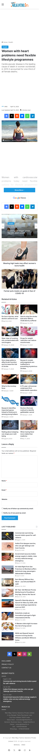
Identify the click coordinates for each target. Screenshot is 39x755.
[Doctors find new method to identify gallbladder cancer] (28, 401)
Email (4, 490)
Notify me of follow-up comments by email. (18, 508)
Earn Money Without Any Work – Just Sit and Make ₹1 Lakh (25, 581)
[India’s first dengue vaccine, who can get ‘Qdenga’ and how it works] (8, 546)
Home (5, 42)
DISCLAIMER (6, 661)
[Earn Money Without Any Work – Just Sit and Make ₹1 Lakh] (8, 582)
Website (4, 499)
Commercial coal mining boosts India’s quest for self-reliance (25, 535)
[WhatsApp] (27, 116)
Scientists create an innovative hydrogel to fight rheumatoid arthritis (25, 615)
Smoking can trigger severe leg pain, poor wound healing (19, 231)
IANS (5, 106)
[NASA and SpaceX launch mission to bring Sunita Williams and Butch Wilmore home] (8, 636)
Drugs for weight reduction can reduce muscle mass (28, 340)
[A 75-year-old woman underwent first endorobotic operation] (28, 379)
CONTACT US (6, 668)
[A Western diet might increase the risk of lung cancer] (8, 626)
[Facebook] (6, 116)
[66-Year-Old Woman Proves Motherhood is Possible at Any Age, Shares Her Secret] (8, 593)
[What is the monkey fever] (10, 379)
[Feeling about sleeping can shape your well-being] (10, 425)
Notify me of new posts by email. (14, 513)
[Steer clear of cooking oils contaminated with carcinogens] (10, 331)
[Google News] (19, 198)
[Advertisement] (19, 24)
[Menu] (3, 5)
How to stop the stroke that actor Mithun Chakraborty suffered (28, 318)
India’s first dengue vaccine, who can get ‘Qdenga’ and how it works (25, 545)
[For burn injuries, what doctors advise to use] (10, 309)
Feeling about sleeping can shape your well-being (10, 434)
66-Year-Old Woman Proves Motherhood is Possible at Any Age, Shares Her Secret (25, 592)
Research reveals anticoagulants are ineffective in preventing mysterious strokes (28, 364)
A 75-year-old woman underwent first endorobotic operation (28, 388)
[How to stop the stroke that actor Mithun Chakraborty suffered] (28, 309)
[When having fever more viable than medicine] (28, 425)
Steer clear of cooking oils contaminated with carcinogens (10, 340)
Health (11, 42)
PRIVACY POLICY (8, 664)
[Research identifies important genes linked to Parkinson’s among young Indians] (10, 401)
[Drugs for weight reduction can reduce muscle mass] (28, 331)
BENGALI (17, 745)
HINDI (23, 745)
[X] (12, 116)
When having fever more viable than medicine (27, 434)
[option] (19, 226)
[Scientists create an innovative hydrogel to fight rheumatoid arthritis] (8, 616)
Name (4, 481)
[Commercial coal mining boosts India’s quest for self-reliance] (8, 536)
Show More (19, 190)
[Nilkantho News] (19, 4)
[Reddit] (17, 116)
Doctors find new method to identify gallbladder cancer (27, 410)
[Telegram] (32, 116)
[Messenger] (22, 116)
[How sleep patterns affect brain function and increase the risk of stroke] (10, 353)
